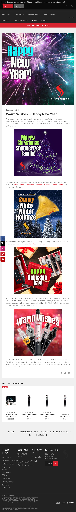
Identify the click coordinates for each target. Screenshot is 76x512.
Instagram (59, 185)
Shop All (6, 14)
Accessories (21, 20)
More (43, 20)
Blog (34, 20)
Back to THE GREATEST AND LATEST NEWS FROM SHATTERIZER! (39, 433)
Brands (19, 14)
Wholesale (6, 457)
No (17, 6)
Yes (5, 6)
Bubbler (6, 20)
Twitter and (49, 185)
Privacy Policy (7, 482)
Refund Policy (8, 464)
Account (71, 17)
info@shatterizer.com (25, 465)
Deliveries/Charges (10, 461)
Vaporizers (33, 14)
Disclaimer (6, 478)
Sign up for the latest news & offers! (51, 456)
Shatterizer (49, 14)
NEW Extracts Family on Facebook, (29, 185)
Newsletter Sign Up (36, 244)
